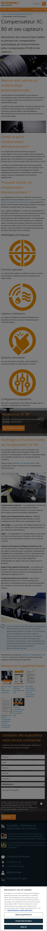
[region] (23, 908)
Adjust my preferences (23, 915)
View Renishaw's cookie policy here (19, 910)
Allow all (23, 927)
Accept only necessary (24, 921)
